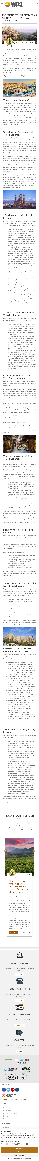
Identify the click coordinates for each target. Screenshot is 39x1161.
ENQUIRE (19, 975)
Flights (6, 1127)
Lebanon (8, 46)
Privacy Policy (5, 1099)
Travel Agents (8, 1119)
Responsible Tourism (10, 1113)
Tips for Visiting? (20, 76)
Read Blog (13, 933)
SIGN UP (19, 1051)
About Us (7, 1108)
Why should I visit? (8, 76)
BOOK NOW (19, 1026)
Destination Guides (17, 46)
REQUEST (20, 1000)
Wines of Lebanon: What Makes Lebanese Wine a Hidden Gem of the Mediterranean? (19, 886)
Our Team (7, 1110)
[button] (5, 851)
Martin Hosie (19, 43)
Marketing (7, 1116)
